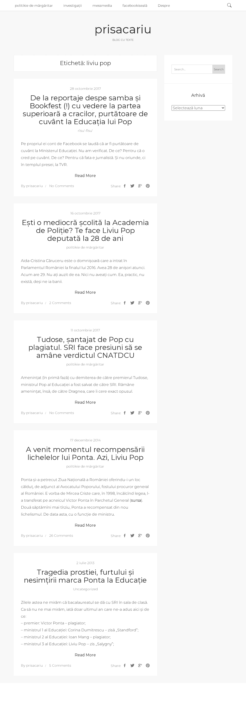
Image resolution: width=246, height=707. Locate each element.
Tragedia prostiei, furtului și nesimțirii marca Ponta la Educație (85, 576)
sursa (136, 500)
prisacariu (123, 29)
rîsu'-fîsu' (85, 130)
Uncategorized (85, 589)
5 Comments (60, 665)
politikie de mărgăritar (34, 5)
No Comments (61, 186)
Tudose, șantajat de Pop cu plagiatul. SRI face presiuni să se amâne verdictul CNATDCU (85, 347)
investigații (72, 5)
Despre (164, 5)
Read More (85, 175)
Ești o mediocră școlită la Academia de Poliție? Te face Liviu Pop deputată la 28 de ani (85, 230)
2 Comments (60, 303)
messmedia (102, 5)
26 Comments (61, 535)
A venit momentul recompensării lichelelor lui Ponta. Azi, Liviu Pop (85, 453)
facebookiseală (135, 5)
